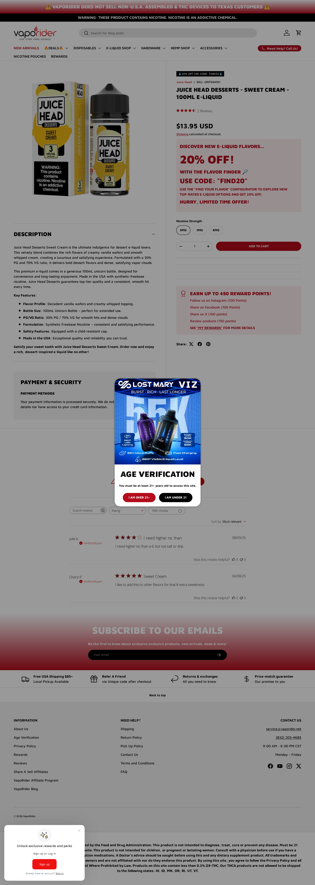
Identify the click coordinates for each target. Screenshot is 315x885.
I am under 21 (176, 497)
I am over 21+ (139, 497)
